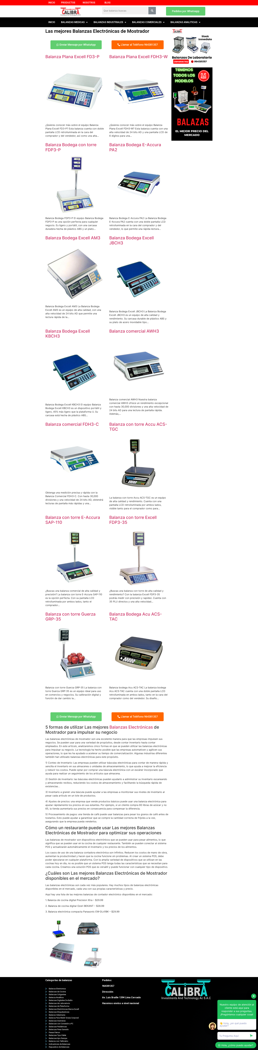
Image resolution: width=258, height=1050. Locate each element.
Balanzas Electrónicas (131, 727)
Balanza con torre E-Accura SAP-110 (72, 520)
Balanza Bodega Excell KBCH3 (67, 334)
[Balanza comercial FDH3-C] (75, 486)
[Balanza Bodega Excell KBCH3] (75, 398)
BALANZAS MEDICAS (73, 22)
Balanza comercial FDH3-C (72, 424)
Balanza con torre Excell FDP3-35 (133, 520)
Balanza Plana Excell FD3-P (72, 56)
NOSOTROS (89, 2)
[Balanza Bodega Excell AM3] (75, 300)
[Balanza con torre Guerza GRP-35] (75, 681)
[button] (185, 11)
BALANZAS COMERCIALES (147, 22)
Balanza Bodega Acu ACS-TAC (135, 617)
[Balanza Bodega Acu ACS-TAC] (138, 681)
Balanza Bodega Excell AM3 (72, 237)
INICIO (51, 2)
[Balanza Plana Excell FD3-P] (75, 118)
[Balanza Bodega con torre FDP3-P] (75, 212)
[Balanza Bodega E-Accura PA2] (138, 212)
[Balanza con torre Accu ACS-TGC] (138, 491)
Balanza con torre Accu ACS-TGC (138, 427)
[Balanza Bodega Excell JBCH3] (138, 305)
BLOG (107, 2)
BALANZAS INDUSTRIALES (108, 22)
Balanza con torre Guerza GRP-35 (70, 617)
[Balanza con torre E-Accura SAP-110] (75, 584)
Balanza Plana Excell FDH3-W (138, 56)
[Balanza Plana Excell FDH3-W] (138, 118)
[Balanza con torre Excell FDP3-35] (138, 584)
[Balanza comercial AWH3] (138, 393)
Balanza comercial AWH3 (134, 331)
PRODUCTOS (68, 2)
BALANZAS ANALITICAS (184, 22)
